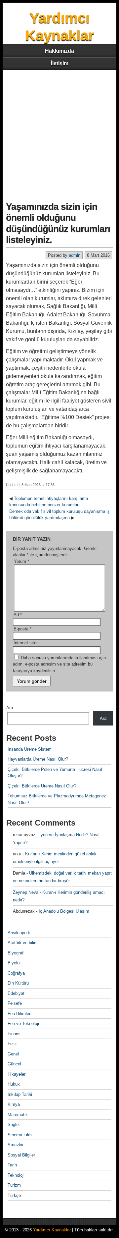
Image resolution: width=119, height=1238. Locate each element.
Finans (14, 1033)
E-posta (22, 628)
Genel (13, 1053)
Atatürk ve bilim (23, 942)
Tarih (12, 1164)
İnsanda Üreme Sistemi (30, 749)
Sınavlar (15, 1144)
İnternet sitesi (27, 642)
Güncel (14, 1063)
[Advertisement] (59, 132)
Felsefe (15, 1003)
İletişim (59, 63)
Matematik (18, 1114)
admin (74, 255)
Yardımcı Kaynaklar (52, 1229)
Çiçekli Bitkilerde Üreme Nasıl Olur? (42, 785)
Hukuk (14, 1084)
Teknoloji (16, 1175)
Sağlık (14, 1124)
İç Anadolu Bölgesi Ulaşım (64, 911)
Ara (9, 707)
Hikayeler (16, 1074)
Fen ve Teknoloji (23, 1023)
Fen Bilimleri (19, 1013)
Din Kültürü (18, 983)
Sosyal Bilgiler (21, 1155)
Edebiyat (16, 993)
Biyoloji (14, 962)
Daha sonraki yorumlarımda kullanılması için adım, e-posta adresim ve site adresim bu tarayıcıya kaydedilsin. (59, 664)
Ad (18, 614)
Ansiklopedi (19, 932)
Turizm (14, 1185)
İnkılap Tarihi (20, 1094)
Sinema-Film (20, 1134)
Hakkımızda (59, 51)
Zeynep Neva (25, 892)
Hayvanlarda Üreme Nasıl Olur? (38, 759)
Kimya (14, 1104)
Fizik (12, 1043)
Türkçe (14, 1195)
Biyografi (16, 952)
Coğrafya (16, 973)
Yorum (21, 561)
